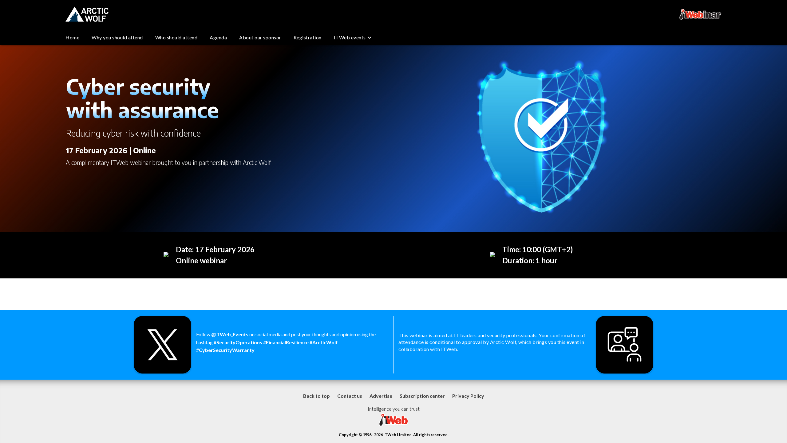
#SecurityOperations (238, 342)
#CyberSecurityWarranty (225, 350)
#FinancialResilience (286, 342)
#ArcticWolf (324, 342)
